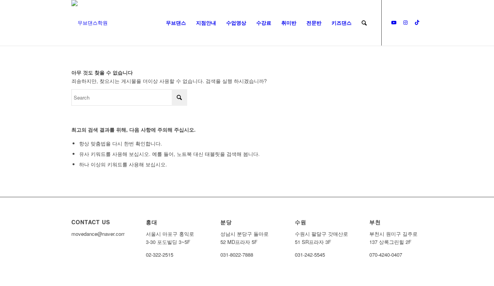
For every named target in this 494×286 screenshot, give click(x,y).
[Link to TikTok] (417, 22)
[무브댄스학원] (89, 23)
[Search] (364, 23)
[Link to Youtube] (393, 22)
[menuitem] (176, 23)
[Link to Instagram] (405, 22)
